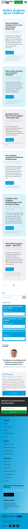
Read (8, 52)
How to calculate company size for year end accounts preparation (13, 26)
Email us (7, 494)
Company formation (16, 161)
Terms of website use (9, 474)
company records (12, 143)
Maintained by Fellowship (7, 522)
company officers (16, 186)
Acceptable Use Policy (9, 471)
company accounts (12, 272)
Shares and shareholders (8, 311)
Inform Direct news (16, 119)
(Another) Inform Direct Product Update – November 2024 (14, 116)
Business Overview (9, 444)
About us (6, 423)
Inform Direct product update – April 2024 (13, 244)
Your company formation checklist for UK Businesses (14, 157)
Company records (16, 31)
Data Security (7, 461)
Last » (4, 287)
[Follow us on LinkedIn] (17, 526)
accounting (10, 55)
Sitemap (6, 481)
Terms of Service (8, 477)
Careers (6, 430)
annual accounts (16, 55)
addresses (10, 186)
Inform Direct (19, 143)
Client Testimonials (8, 433)
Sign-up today (18, 2)
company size (8, 57)
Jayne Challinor (17, 32)
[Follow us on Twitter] (14, 526)
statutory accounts (15, 60)
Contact (6, 436)
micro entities (14, 58)
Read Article (8, 314)
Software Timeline (8, 453)
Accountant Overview (9, 447)
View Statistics (13, 393)
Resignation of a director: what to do (14, 331)
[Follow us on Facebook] (10, 526)
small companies (12, 275)
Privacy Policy (7, 468)
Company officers (6, 335)
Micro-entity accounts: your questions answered (14, 73)
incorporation (16, 187)
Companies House (9, 101)
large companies (15, 57)
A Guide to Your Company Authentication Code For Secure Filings (13, 201)
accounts (19, 272)
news (6, 144)
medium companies (9, 273)
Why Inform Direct (8, 450)
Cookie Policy (7, 464)
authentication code (12, 231)
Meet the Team (7, 426)
